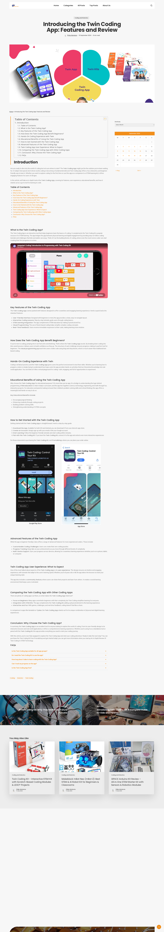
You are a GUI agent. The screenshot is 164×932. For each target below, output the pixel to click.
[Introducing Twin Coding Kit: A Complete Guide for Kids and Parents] (123, 710)
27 (140, 160)
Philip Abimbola (72, 35)
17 (123, 155)
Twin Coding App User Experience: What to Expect (42, 147)
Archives (117, 122)
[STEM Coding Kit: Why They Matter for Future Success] (41, 710)
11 (128, 151)
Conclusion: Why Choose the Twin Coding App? (41, 152)
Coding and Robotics (81, 18)
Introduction (23, 122)
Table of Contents (28, 125)
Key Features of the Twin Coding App (36, 131)
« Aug (117, 170)
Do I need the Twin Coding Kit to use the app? (27, 655)
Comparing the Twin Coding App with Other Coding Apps (46, 150)
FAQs (24, 155)
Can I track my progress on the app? (24, 664)
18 (129, 155)
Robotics (20, 678)
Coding (12, 678)
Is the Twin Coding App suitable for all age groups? (29, 651)
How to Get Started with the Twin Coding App (40, 142)
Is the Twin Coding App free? (22, 668)
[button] (59, 651)
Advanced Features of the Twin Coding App (39, 144)
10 (123, 151)
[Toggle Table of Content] (104, 118)
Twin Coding (29, 678)
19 (134, 155)
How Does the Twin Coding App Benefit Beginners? (42, 134)
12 (134, 151)
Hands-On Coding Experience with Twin (37, 136)
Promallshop (38, 638)
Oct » (139, 170)
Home (11, 112)
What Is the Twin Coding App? (33, 128)
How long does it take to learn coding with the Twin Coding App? (34, 659)
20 (140, 155)
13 (140, 151)
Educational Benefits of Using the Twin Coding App (42, 139)
